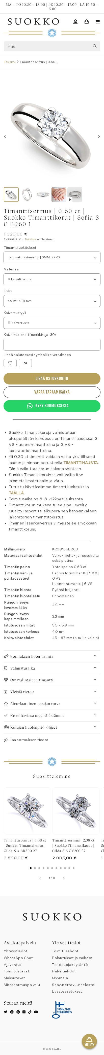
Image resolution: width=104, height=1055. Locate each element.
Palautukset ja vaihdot (72, 958)
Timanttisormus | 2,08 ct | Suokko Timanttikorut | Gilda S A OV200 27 (73, 845)
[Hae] (94, 46)
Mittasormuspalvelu (22, 985)
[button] (26, 740)
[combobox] (52, 46)
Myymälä (60, 978)
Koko (8, 291)
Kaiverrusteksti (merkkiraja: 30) (30, 335)
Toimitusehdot (65, 951)
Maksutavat (14, 978)
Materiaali (12, 269)
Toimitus (31, 239)
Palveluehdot (64, 971)
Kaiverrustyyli (15, 313)
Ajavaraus (12, 965)
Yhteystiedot (16, 951)
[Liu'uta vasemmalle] (5, 136)
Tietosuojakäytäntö (70, 965)
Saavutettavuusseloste (73, 985)
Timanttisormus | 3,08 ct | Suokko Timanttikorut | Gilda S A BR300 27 (25, 845)
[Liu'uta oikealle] (99, 136)
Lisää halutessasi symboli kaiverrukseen (37, 355)
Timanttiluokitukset (20, 248)
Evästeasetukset (67, 991)
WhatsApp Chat (18, 958)
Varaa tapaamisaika (52, 392)
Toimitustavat (16, 971)
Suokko (57, 1049)
